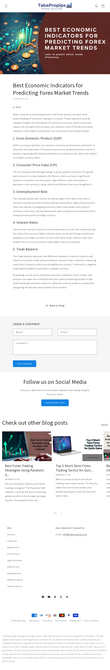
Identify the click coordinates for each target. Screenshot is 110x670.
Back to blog (57, 305)
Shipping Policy (14, 573)
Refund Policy (13, 566)
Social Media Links (55, 402)
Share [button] (18, 107)
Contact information (91, 621)
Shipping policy (75, 621)
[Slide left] (49, 513)
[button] (6, 6)
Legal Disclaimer (14, 560)
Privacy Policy (13, 554)
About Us (11, 534)
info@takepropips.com (75, 534)
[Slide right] (61, 513)
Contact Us (12, 541)
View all (104, 424)
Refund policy (34, 621)
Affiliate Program (14, 580)
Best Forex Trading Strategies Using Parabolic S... (24, 470)
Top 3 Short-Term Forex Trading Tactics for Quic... (75, 468)
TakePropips (21, 621)
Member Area (13, 547)
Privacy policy (47, 621)
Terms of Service (14, 586)
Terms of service (61, 621)
